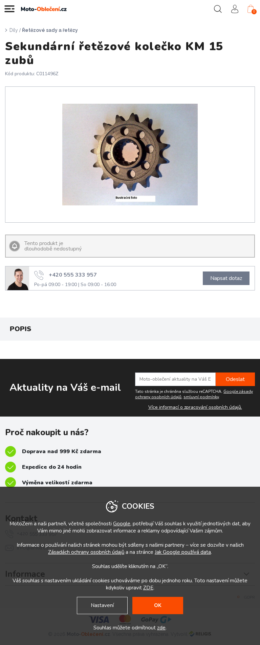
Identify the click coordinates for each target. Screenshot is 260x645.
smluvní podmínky (201, 397)
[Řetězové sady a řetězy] (130, 154)
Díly (13, 30)
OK (157, 605)
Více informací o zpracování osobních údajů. (195, 407)
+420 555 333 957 (73, 274)
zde (161, 627)
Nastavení (102, 605)
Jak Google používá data (183, 552)
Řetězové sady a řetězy (50, 30)
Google (121, 523)
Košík (254, 11)
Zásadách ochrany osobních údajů (86, 552)
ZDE (148, 587)
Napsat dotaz (226, 278)
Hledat (217, 9)
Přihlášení (234, 9)
